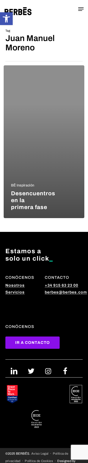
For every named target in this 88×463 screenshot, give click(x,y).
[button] (6, 18)
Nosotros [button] (15, 285)
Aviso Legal (39, 453)
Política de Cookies (39, 461)
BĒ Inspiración (22, 185)
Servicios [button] (15, 292)
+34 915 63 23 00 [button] (61, 285)
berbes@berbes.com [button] (66, 292)
